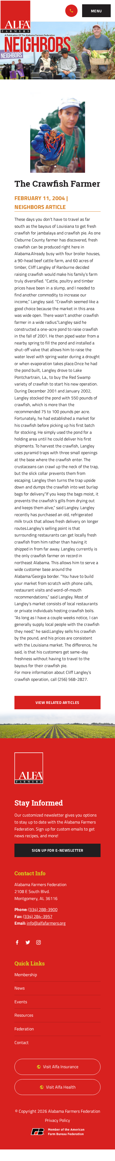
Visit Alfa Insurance (60, 1066)
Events (20, 1001)
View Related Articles (57, 703)
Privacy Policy (57, 1120)
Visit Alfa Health (61, 1087)
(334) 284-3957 (37, 916)
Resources (23, 1015)
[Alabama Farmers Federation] (28, 768)
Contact (21, 1042)
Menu (96, 11)
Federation (24, 1029)
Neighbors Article (40, 207)
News (19, 988)
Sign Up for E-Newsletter (57, 850)
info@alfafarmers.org (46, 923)
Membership (25, 974)
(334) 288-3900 (71, 10)
